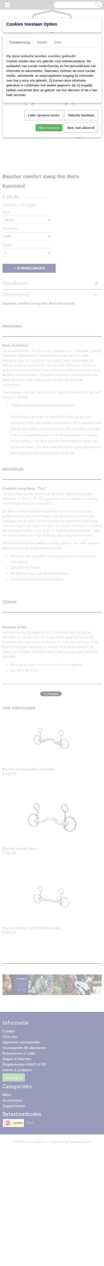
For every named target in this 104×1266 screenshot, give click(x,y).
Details (42, 42)
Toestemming (19, 42)
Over (57, 42)
